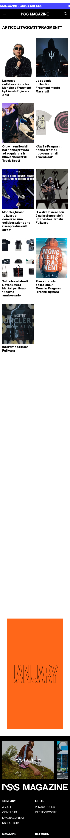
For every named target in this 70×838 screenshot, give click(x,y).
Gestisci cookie (46, 812)
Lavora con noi (13, 817)
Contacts (9, 812)
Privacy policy (45, 807)
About (6, 807)
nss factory (11, 823)
